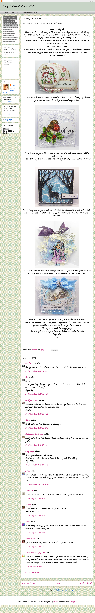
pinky (27, 471)
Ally (26, 377)
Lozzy (27, 521)
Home (6, 12)
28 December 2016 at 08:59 (36, 445)
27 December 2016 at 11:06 (36, 414)
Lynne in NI (30, 538)
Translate (9, 101)
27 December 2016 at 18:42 (36, 428)
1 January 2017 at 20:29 (35, 515)
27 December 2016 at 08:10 (36, 371)
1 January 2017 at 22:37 (35, 546)
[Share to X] (54, 350)
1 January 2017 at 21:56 (35, 532)
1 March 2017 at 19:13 (33, 566)
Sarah (27, 420)
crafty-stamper (32, 400)
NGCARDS (29, 363)
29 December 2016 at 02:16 (36, 464)
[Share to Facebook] (56, 350)
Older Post (86, 583)
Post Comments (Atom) (63, 590)
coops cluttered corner (18, 6)
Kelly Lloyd (29, 451)
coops (13, 85)
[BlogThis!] (53, 350)
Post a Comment (31, 572)
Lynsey (28, 504)
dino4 (55, 601)
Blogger (73, 601)
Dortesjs (29, 490)
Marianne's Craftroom (34, 434)
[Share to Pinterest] (57, 350)
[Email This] (52, 350)
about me (14, 12)
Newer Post (28, 583)
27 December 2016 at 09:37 (36, 394)
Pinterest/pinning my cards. (29, 12)
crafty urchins (7, 114)
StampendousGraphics (35, 552)
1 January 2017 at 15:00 (35, 498)
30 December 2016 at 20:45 (37, 484)
